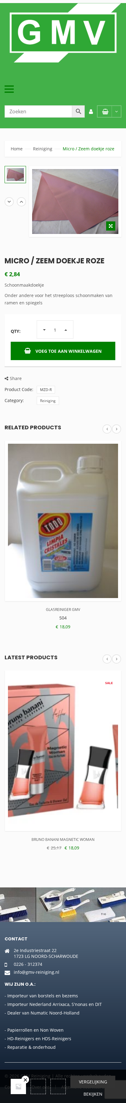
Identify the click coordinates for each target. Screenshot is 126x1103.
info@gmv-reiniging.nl (36, 972)
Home (17, 149)
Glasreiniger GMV (63, 609)
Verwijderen (25, 1079)
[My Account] (91, 111)
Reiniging (42, 149)
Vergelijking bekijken (93, 1083)
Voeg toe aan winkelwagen (68, 351)
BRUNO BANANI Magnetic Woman (62, 839)
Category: (14, 400)
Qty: (15, 331)
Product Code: (19, 389)
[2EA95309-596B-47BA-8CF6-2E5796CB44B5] (15, 174)
